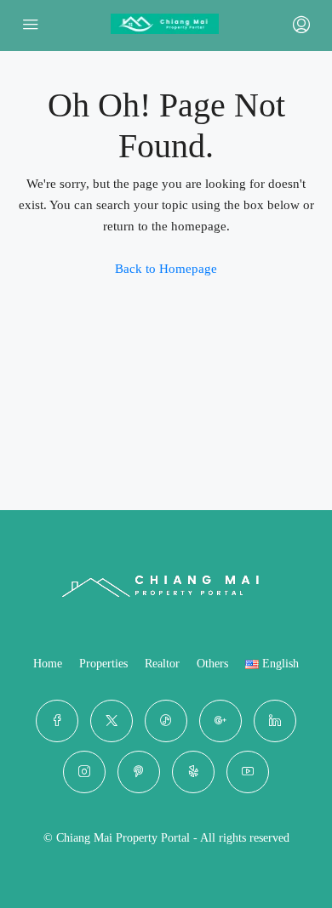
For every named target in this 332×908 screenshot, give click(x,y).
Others (212, 663)
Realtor (162, 663)
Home (47, 663)
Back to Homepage (166, 268)
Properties (103, 663)
